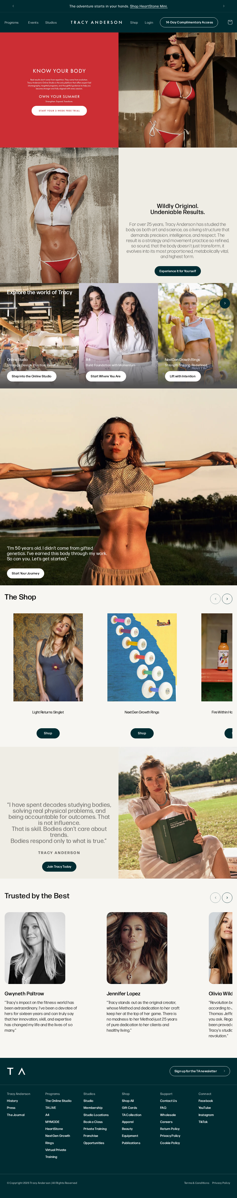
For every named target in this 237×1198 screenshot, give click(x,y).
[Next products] (227, 599)
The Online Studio (58, 1100)
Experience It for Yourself (177, 271)
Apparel (128, 1121)
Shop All (128, 1100)
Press (11, 1107)
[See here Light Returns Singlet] (48, 676)
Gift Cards (129, 1107)
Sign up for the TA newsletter (196, 1071)
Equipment (130, 1135)
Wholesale (168, 1115)
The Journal (16, 1115)
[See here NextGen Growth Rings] (142, 676)
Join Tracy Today (59, 866)
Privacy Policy (170, 1135)
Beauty (127, 1128)
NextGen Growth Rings (57, 1138)
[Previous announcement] (13, 6)
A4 (47, 1115)
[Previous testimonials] (215, 897)
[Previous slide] (213, 303)
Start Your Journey (25, 573)
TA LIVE (50, 1107)
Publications (131, 1143)
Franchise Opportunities (94, 1138)
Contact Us (168, 1100)
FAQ (163, 1107)
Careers (166, 1121)
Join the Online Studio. (141, 6)
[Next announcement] (224, 6)
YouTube (205, 1107)
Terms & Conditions (196, 1182)
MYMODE (52, 1121)
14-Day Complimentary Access (189, 22)
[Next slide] (225, 303)
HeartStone (54, 1128)
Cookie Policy (170, 1143)
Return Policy (170, 1128)
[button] (13, 22)
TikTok (203, 1121)
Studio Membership (93, 1104)
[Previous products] (215, 599)
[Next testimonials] (227, 897)
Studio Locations (96, 1115)
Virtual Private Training (55, 1153)
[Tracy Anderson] (96, 22)
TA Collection (132, 1115)
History (12, 1100)
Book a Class (93, 1121)
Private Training (95, 1128)
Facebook (206, 1100)
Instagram (206, 1115)
